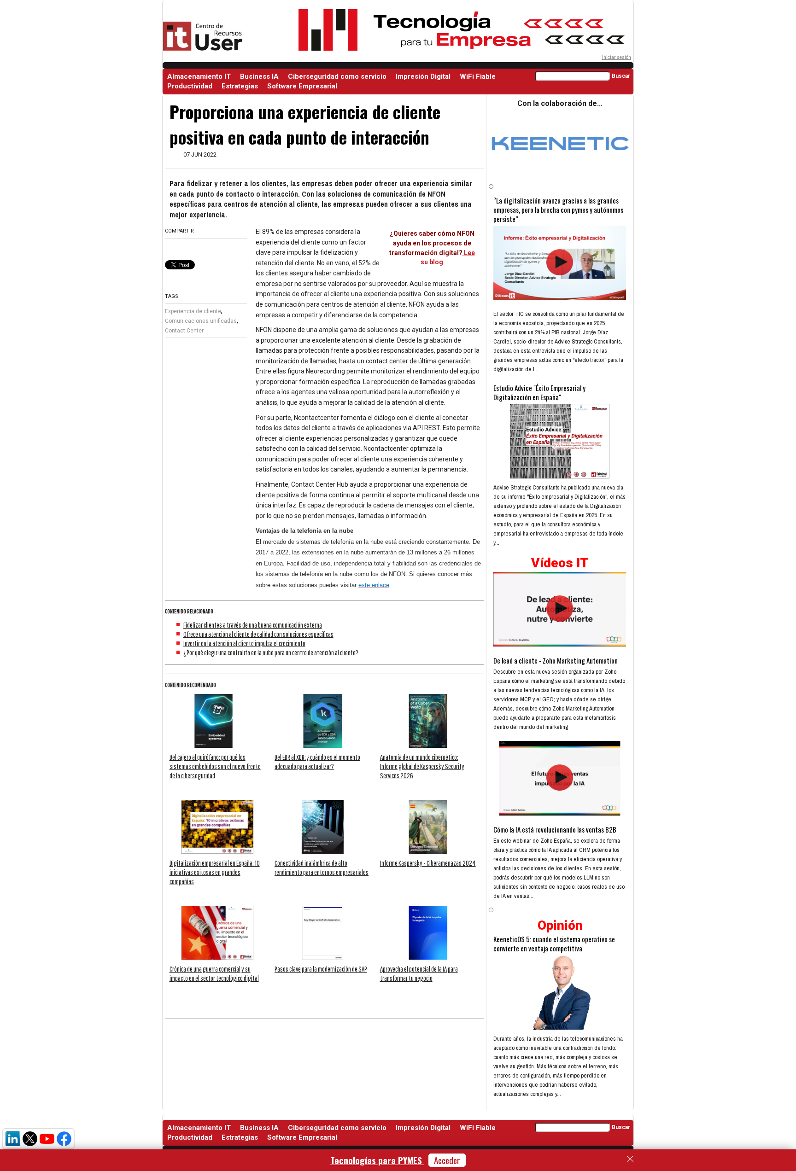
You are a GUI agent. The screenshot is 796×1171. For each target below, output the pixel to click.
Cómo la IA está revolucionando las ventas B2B (554, 829)
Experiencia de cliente (193, 311)
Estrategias (240, 86)
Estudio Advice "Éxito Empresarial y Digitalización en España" (539, 392)
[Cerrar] (630, 1159)
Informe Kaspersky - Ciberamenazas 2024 (428, 863)
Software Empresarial (302, 86)
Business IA (259, 76)
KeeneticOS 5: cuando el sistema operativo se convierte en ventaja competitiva (554, 943)
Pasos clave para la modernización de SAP (321, 969)
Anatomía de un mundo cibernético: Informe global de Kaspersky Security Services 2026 (422, 766)
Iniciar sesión (616, 57)
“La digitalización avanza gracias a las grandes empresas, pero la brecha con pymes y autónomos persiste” (558, 209)
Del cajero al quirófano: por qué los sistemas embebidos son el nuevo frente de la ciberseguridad (215, 766)
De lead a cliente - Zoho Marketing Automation (555, 660)
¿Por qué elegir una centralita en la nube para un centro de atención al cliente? (270, 652)
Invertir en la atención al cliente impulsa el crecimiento (244, 643)
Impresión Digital (423, 76)
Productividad (189, 86)
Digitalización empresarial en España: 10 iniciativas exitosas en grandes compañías (215, 872)
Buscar (621, 76)
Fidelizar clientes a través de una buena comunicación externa (252, 625)
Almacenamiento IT (199, 76)
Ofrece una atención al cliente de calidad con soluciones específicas (258, 634)
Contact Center (184, 330)
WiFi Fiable (478, 76)
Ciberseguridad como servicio (337, 76)
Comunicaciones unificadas (201, 321)
